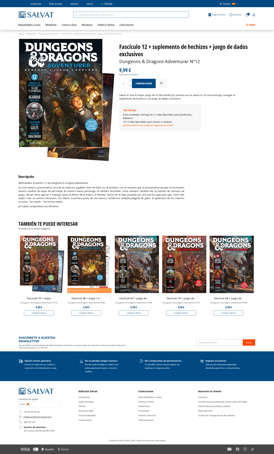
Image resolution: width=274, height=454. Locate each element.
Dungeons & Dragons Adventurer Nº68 (228, 302)
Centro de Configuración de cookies (216, 415)
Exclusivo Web (85, 411)
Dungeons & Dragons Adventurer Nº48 (86, 302)
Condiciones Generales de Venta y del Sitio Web (222, 401)
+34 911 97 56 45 (32, 411)
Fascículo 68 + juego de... (228, 298)
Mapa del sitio (205, 411)
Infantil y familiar (147, 415)
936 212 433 (29, 422)
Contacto (89, 3)
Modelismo (144, 406)
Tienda (82, 406)
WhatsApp (108, 3)
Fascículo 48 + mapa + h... (86, 298)
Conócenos (74, 3)
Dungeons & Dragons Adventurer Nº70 (38, 302)
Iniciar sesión (85, 420)
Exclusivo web (35, 3)
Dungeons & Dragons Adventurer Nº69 (133, 302)
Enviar (249, 342)
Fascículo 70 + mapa (39, 298)
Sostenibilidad (86, 401)
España (226, 3)
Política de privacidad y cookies (214, 406)
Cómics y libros (146, 401)
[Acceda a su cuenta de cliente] (254, 15)
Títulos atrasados (55, 3)
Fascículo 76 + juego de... (181, 298)
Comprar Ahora (39, 313)
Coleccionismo (145, 420)
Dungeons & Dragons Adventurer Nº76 (181, 302)
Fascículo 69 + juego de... (133, 298)
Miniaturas (143, 411)
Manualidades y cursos (150, 397)
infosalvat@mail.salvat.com (37, 417)
